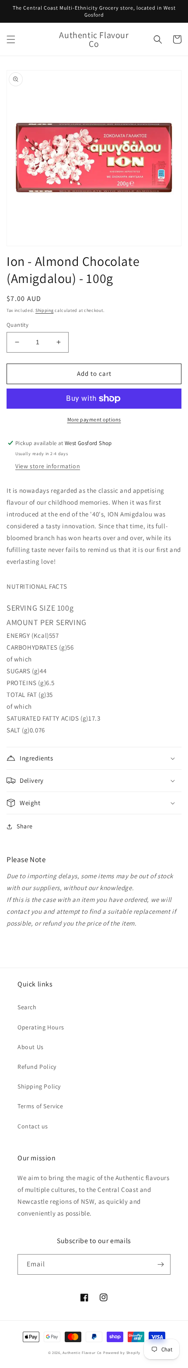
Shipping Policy (39, 1086)
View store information (47, 466)
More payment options (94, 419)
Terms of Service (40, 1106)
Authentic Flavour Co (82, 1352)
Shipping (44, 310)
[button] (11, 39)
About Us (30, 1047)
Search (27, 1007)
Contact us (32, 1126)
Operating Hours (40, 1027)
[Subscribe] (160, 1264)
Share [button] (25, 826)
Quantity (17, 325)
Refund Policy (36, 1067)
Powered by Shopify (121, 1352)
